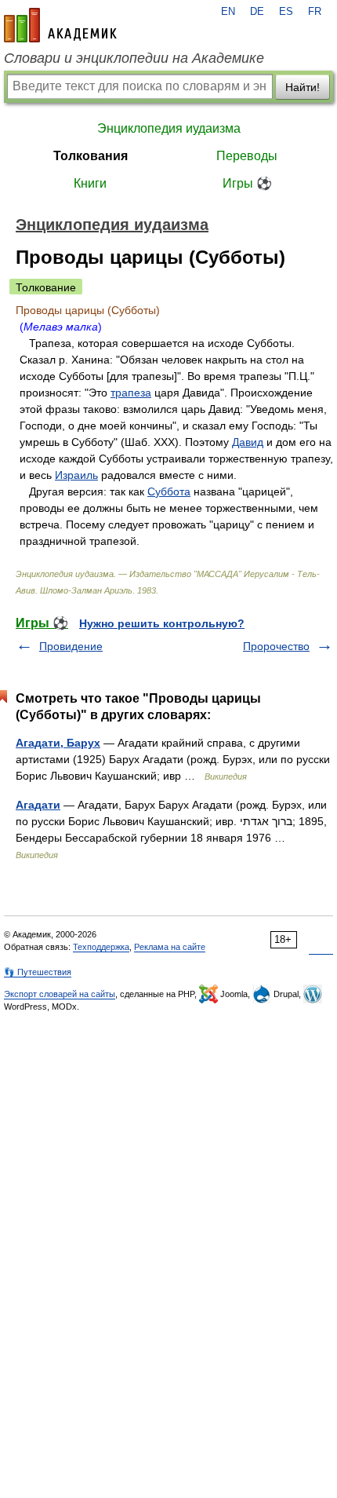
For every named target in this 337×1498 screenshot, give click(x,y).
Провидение (71, 646)
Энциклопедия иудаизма (169, 128)
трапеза (131, 392)
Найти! (302, 87)
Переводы (246, 156)
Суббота (168, 491)
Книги (90, 183)
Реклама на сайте (169, 947)
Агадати (38, 804)
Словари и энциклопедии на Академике (134, 58)
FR (314, 11)
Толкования (90, 156)
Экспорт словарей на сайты (59, 994)
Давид (247, 442)
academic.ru (60, 25)
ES (286, 11)
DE (257, 11)
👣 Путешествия (37, 972)
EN (228, 11)
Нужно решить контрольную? (162, 623)
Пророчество (276, 646)
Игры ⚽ (247, 183)
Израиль (76, 475)
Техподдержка (101, 947)
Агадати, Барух (58, 742)
